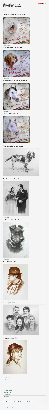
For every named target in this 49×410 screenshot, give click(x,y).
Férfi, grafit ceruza (7, 377)
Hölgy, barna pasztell (7, 386)
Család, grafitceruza (7, 392)
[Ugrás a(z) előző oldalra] (6, 401)
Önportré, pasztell (7, 394)
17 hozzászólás (6, 335)
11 (24, 401)
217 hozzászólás (7, 300)
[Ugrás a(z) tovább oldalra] (29, 401)
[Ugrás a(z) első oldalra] (4, 401)
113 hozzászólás (7, 375)
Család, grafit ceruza (7, 379)
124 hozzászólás (7, 111)
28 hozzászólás (6, 78)
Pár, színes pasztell (7, 388)
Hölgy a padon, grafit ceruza (8, 381)
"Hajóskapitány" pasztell (8, 390)
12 (27, 401)
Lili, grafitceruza (6, 396)
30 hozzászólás (6, 176)
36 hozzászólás (6, 259)
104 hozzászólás (7, 45)
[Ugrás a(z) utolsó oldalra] (32, 401)
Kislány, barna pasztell (7, 383)
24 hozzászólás (6, 144)
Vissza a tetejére (43, 407)
